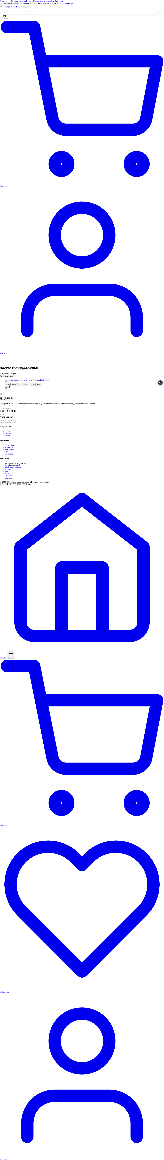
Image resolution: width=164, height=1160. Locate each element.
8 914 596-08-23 (66, 3)
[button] (160, 382)
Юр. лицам (9, 449)
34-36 (14, 384)
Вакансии (9, 454)
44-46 (26, 384)
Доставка (8, 431)
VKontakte (9, 476)
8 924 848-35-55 (7, 417)
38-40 (39, 384)
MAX (7, 474)
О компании (5, 1)
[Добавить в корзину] (6, 389)
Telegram (8, 471)
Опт (53, 1)
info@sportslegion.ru (13, 467)
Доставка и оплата (18, 1)
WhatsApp (9, 469)
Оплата (8, 433)
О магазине (9, 445)
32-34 (8, 384)
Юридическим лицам (42, 1)
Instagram (8, 478)
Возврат (29, 1)
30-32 (20, 384)
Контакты (59, 1)
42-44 (33, 384)
